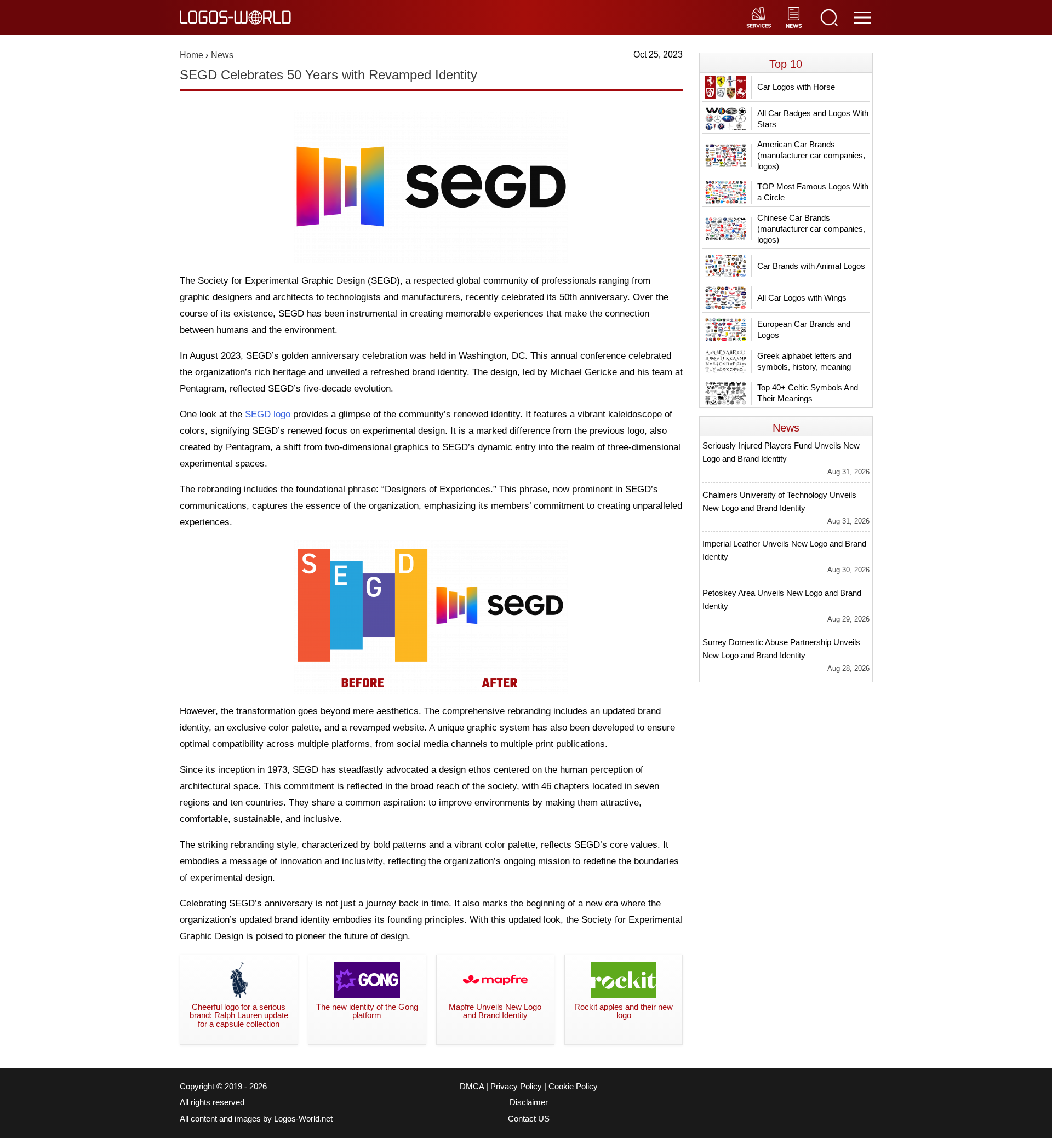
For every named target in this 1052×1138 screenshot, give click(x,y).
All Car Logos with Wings (802, 297)
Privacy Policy (516, 1086)
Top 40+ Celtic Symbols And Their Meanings (807, 393)
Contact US (529, 1118)
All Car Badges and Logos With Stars (812, 118)
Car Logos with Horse (796, 86)
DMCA (472, 1086)
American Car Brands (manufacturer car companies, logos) (811, 155)
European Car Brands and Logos (803, 329)
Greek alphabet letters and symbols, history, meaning (804, 361)
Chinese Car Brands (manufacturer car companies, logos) (811, 228)
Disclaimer (529, 1102)
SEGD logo (267, 414)
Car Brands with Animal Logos (811, 266)
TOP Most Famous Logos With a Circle (812, 192)
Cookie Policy (573, 1086)
